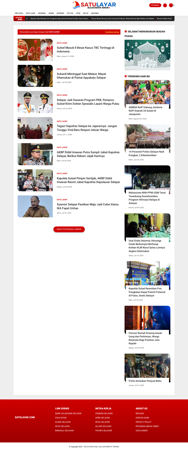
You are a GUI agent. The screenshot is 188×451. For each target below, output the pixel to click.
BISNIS (51, 13)
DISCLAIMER (142, 430)
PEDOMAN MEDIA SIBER (147, 426)
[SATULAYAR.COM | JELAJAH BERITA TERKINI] (94, 9)
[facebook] (14, 5)
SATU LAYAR (30, 13)
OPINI (78, 13)
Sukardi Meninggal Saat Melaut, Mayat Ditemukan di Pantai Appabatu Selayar (81, 75)
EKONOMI (60, 13)
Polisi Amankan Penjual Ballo (145, 380)
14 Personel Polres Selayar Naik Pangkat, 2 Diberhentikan (146, 153)
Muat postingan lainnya (69, 229)
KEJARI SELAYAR (103, 426)
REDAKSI (140, 413)
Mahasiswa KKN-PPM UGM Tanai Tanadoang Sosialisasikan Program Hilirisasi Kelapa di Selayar (147, 198)
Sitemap (155, 5)
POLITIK (70, 13)
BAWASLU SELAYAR (64, 430)
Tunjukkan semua (112, 32)
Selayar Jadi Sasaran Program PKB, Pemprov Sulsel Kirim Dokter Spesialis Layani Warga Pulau (88, 101)
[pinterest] (27, 422)
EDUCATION (60, 418)
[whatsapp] (23, 422)
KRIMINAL (42, 13)
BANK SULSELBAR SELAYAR (68, 413)
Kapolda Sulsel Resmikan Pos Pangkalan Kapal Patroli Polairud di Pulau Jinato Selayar (50, 18)
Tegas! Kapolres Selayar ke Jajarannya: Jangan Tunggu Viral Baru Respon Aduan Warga (87, 127)
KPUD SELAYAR (62, 426)
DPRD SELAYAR (102, 418)
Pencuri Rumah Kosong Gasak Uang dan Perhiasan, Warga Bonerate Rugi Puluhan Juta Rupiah (113, 18)
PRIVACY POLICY (143, 422)
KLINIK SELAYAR (62, 422)
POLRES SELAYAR (103, 430)
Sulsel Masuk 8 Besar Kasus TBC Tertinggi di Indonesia (85, 49)
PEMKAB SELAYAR (104, 413)
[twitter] (18, 5)
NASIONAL (95, 13)
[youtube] (25, 5)
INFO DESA (19, 13)
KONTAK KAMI (142, 418)
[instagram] (22, 5)
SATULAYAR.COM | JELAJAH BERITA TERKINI (101, 447)
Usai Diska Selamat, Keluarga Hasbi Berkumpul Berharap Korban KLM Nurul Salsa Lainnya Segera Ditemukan (147, 246)
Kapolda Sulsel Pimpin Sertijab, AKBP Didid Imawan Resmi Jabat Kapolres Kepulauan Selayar (88, 180)
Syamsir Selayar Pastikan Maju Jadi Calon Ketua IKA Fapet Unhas (87, 206)
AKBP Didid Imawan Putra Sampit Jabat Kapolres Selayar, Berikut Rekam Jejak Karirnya (88, 154)
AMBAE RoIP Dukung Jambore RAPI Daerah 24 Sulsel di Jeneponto (145, 111)
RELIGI (85, 13)
